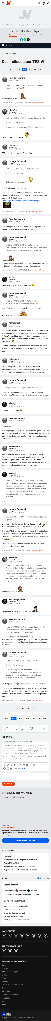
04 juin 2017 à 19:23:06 (16, 114)
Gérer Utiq (6, 991)
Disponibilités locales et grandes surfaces (20, 870)
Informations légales (10, 972)
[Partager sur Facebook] (21, 39)
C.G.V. (4, 978)
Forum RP (8, 856)
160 (34, 718)
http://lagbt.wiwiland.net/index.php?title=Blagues (22, 201)
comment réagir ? (29, 741)
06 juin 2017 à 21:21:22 (16, 621)
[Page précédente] (23, 708)
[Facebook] (4, 935)
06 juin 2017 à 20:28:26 (16, 421)
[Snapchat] (46, 935)
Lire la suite (6, 836)
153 (29, 713)
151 (15, 713)
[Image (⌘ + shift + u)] (8, 768)
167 (34, 69)
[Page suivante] (28, 708)
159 (27, 718)
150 (8, 713)
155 (43, 713)
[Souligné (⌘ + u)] (11, 765)
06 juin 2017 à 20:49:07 (16, 561)
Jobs (4, 1005)
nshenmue (14, 359)
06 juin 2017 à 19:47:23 (16, 326)
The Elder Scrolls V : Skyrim (17, 25)
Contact (5, 965)
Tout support (13, 35)
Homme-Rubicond (17, 161)
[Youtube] (22, 935)
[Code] (30, 765)
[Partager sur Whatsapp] (24, 39)
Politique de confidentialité (12, 985)
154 (36, 713)
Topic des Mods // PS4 (13, 910)
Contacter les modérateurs (14, 894)
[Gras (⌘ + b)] (4, 765)
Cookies (5, 988)
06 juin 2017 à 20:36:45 (16, 450)
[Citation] (27, 765)
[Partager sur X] (28, 39)
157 (24, 69)
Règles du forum (32, 894)
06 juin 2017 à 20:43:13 (16, 513)
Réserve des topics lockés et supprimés (19, 866)
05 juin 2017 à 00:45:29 (16, 241)
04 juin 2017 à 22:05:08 (16, 149)
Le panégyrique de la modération (17, 913)
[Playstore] (4, 950)
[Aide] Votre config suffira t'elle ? (16, 906)
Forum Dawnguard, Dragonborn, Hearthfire (20, 860)
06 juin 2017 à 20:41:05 (16, 477)
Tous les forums (32, 25)
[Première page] (18, 708)
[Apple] (10, 950)
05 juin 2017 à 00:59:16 (16, 297)
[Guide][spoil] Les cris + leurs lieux (17, 920)
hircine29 (13, 145)
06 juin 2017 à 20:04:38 (16, 406)
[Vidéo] (11, 768)
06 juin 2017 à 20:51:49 (16, 603)
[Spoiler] (33, 765)
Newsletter (6, 998)
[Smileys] (4, 768)
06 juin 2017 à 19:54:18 (16, 363)
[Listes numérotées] (23, 765)
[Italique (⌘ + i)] (8, 765)
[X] (10, 935)
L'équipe (5, 968)
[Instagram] (16, 935)
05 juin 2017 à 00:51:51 (16, 281)
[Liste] (20, 765)
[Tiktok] (34, 935)
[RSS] (28, 935)
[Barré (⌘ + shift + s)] (14, 765)
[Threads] (40, 935)
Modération (6, 981)
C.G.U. (4, 975)
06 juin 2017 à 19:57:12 (16, 384)
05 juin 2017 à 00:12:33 (16, 165)
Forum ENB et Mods (11, 863)
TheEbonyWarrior (17, 599)
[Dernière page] (33, 708)
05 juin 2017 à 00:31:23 (16, 221)
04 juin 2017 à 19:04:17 (16, 80)
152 (22, 713)
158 (20, 718)
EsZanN (12, 277)
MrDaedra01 (14, 323)
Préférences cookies (10, 995)
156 (6, 718)
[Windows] (16, 950)
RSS (3, 1001)
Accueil (4, 25)
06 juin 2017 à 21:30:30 (16, 656)
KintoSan (13, 110)
